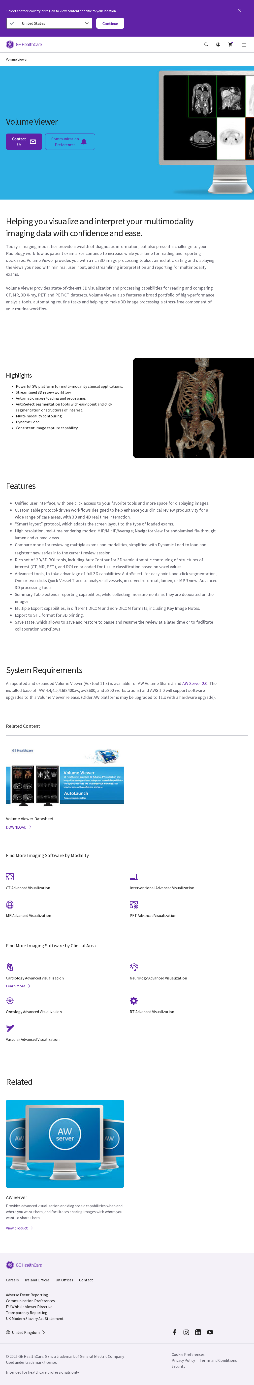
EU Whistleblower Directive (29, 1306)
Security (179, 1366)
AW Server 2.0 (194, 683)
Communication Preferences (30, 1300)
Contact (86, 1279)
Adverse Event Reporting (27, 1294)
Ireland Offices (37, 1279)
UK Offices (64, 1279)
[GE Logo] (24, 45)
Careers (12, 1279)
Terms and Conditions (218, 1360)
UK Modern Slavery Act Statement (35, 1318)
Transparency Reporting (26, 1312)
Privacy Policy (183, 1360)
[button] (206, 44)
